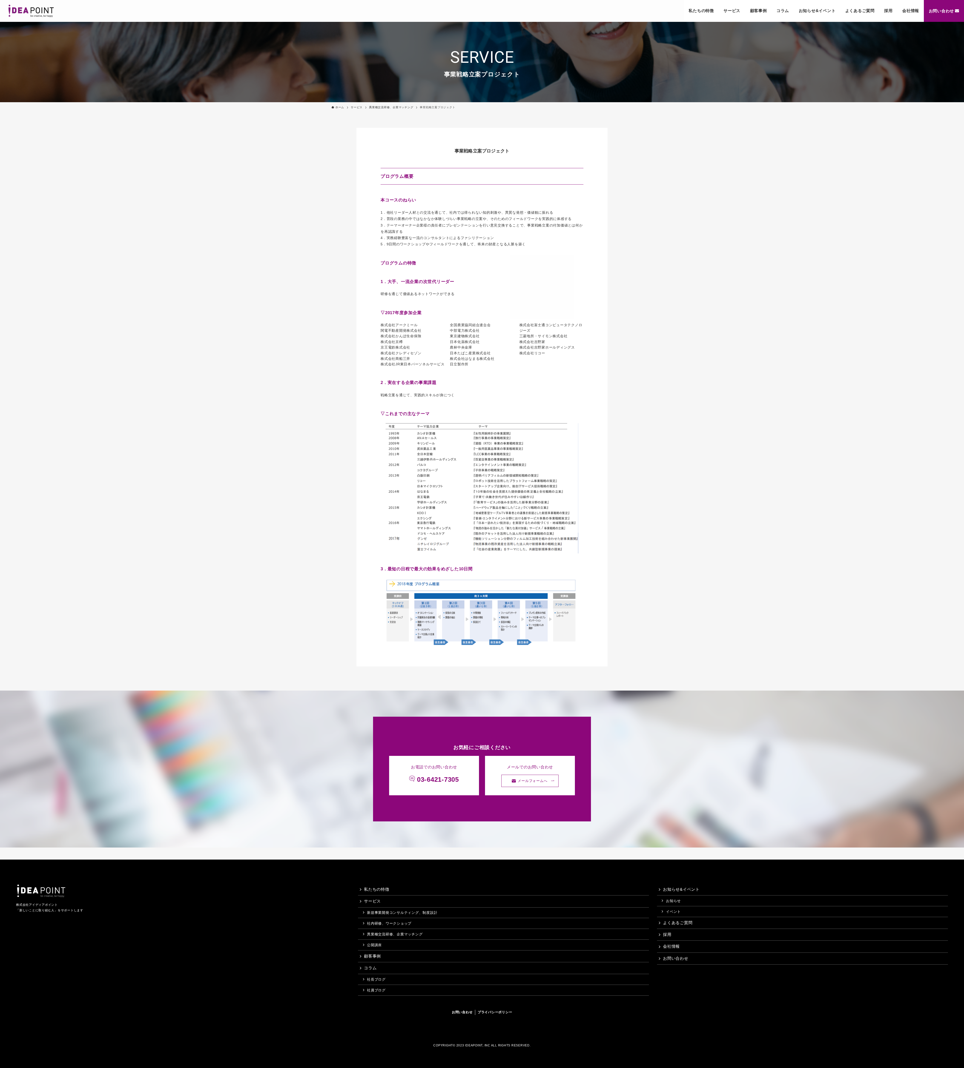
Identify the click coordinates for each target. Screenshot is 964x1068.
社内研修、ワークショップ (389, 923)
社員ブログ (376, 990)
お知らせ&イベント (817, 11)
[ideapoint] (31, 11)
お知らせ (673, 901)
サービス (732, 11)
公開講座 (374, 945)
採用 (888, 11)
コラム (782, 11)
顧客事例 (758, 11)
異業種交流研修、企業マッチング (395, 934)
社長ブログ (376, 979)
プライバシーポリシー (495, 1012)
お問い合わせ (941, 11)
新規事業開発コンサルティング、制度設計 (402, 913)
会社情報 (910, 11)
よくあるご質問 (860, 11)
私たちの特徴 (701, 11)
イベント (673, 912)
